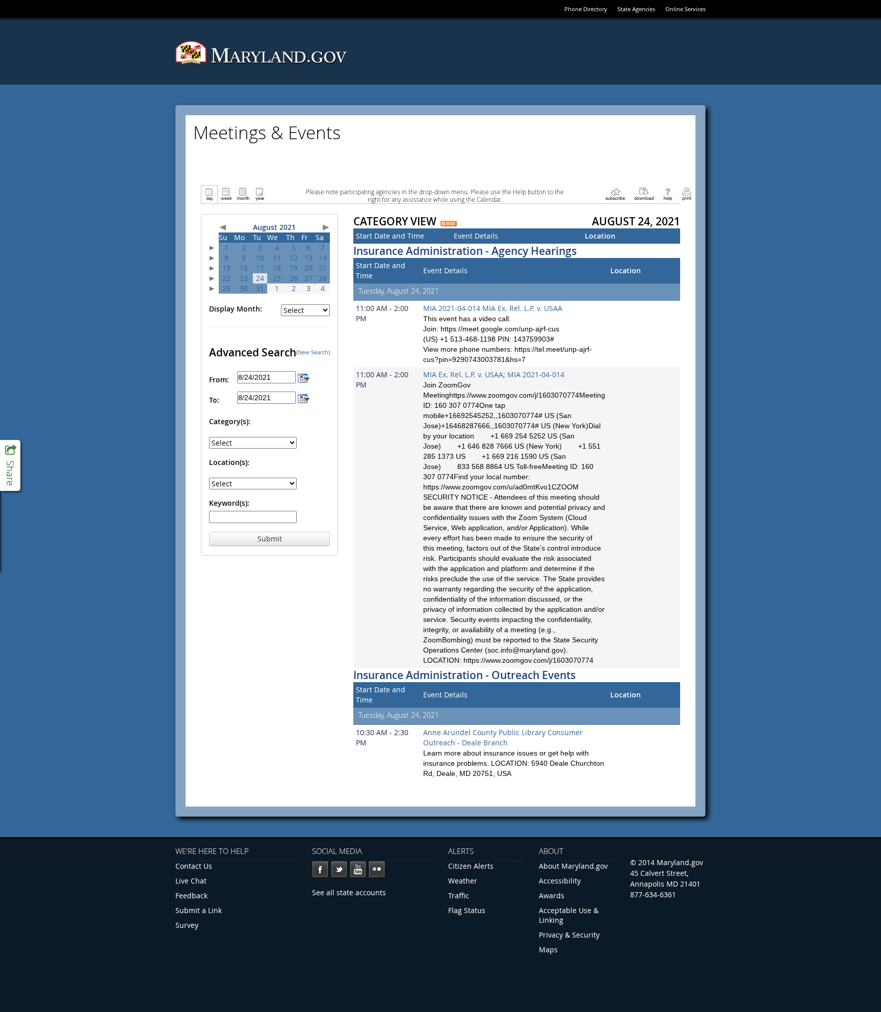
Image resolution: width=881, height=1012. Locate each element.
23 (244, 278)
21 (323, 268)
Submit (269, 538)
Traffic (458, 895)
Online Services (685, 9)
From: (219, 379)
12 (294, 258)
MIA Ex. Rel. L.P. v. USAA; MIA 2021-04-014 (493, 374)
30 (244, 288)
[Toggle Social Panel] (10, 465)
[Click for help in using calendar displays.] (667, 193)
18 (277, 268)
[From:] (303, 377)
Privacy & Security (569, 935)
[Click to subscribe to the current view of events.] (615, 193)
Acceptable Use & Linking (569, 915)
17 (260, 268)
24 (260, 278)
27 (308, 278)
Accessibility (560, 881)
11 (277, 258)
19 (294, 268)
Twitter (339, 869)
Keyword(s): (229, 503)
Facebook (320, 869)
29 (226, 288)
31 (260, 288)
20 (308, 268)
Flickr (377, 869)
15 (226, 268)
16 (244, 268)
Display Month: (235, 309)
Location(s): (229, 462)
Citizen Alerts (471, 866)
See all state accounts (349, 892)
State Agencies (636, 9)
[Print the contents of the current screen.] (686, 193)
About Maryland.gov (573, 866)
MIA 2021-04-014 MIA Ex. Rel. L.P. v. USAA (492, 308)
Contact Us (193, 866)
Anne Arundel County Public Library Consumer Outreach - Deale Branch (503, 737)
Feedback (191, 895)
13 (308, 258)
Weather (462, 881)
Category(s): (229, 421)
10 (260, 258)
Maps (548, 949)
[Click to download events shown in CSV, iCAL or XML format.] (644, 193)
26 (294, 278)
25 (277, 278)
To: (214, 400)
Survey (186, 925)
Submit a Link (198, 910)
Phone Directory (585, 9)
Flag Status (466, 910)
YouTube (358, 869)
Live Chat (190, 881)
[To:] (303, 397)
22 (226, 278)
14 (323, 258)
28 (323, 278)
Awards (551, 895)
